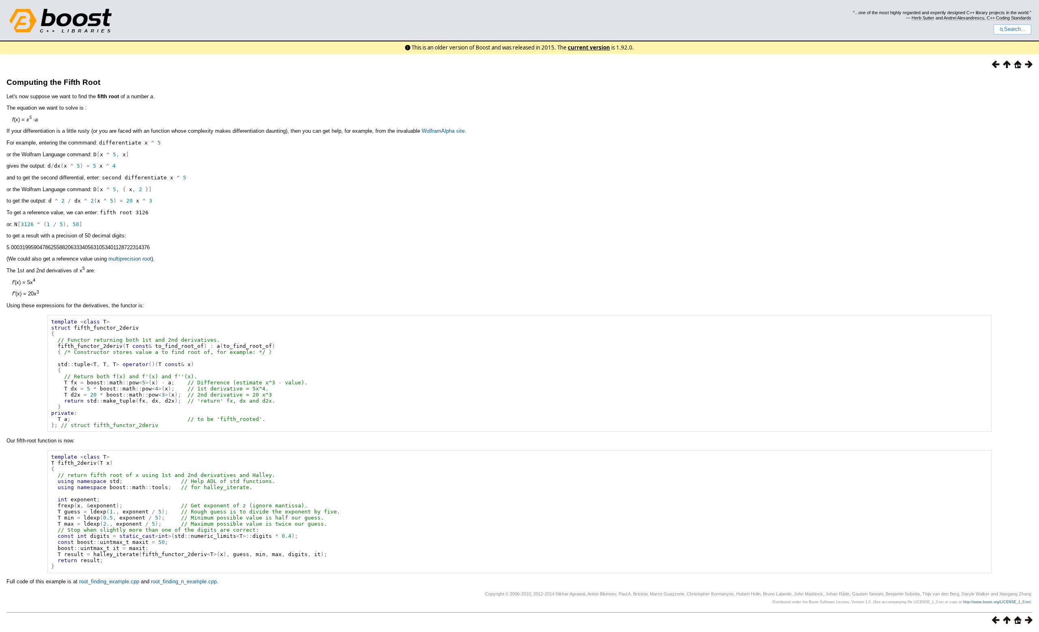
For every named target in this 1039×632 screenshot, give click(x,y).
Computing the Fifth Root (53, 82)
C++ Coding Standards (1009, 17)
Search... (1015, 29)
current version (589, 47)
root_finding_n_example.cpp (184, 581)
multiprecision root (129, 259)
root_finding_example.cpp (109, 581)
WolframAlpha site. (444, 131)
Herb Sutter (923, 17)
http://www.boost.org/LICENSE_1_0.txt (996, 602)
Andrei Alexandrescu (964, 17)
